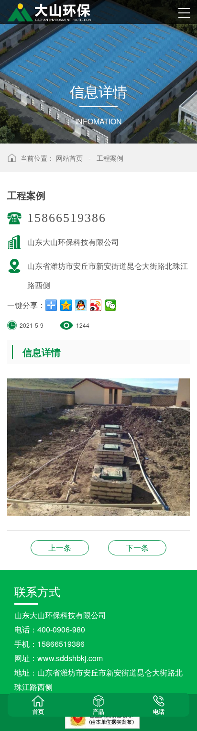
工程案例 (110, 158)
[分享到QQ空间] (66, 305)
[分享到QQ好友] (81, 305)
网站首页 (69, 158)
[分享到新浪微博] (96, 305)
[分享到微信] (111, 305)
